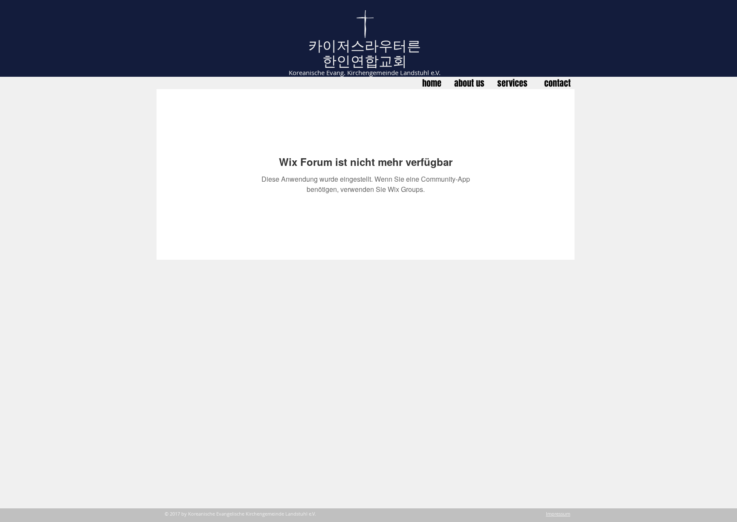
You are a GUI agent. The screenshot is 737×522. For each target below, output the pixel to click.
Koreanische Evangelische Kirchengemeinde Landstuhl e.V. (252, 513)
